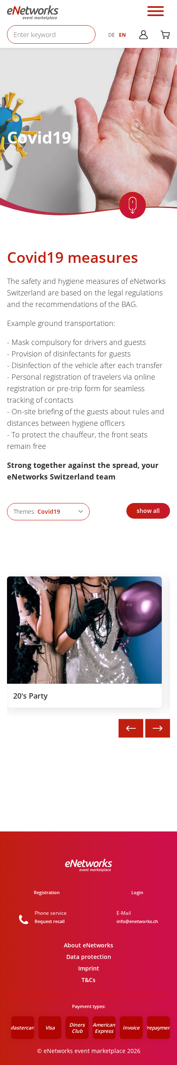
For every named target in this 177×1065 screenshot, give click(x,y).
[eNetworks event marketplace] (32, 12)
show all (148, 511)
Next (157, 728)
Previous (131, 728)
